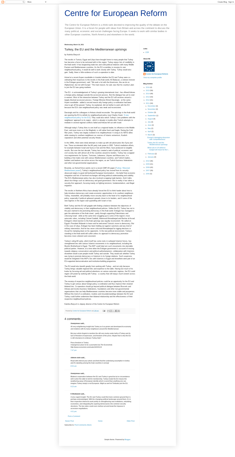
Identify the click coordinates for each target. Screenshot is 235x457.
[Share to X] (113, 311)
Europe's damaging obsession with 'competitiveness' (158, 138)
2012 (148, 100)
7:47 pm (74, 350)
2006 (148, 174)
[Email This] (108, 311)
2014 (148, 94)
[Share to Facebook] (116, 311)
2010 (148, 161)
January (151, 157)
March (150, 135)
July (149, 122)
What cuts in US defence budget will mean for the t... (158, 149)
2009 (148, 164)
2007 (148, 170)
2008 (148, 167)
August (150, 119)
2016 (148, 87)
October (151, 112)
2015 (148, 90)
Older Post (130, 421)
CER (147, 52)
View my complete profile (152, 78)
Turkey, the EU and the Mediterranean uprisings (157, 144)
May (149, 128)
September (152, 116)
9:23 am (74, 386)
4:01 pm (74, 411)
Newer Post (69, 421)
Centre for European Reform (115, 13)
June (150, 125)
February (151, 154)
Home (100, 421)
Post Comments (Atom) (83, 425)
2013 (148, 97)
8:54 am (74, 366)
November (152, 109)
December (152, 106)
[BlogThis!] (111, 311)
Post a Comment (74, 416)
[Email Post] (104, 311)
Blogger (127, 440)
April (149, 131)
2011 (148, 103)
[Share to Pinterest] (118, 311)
